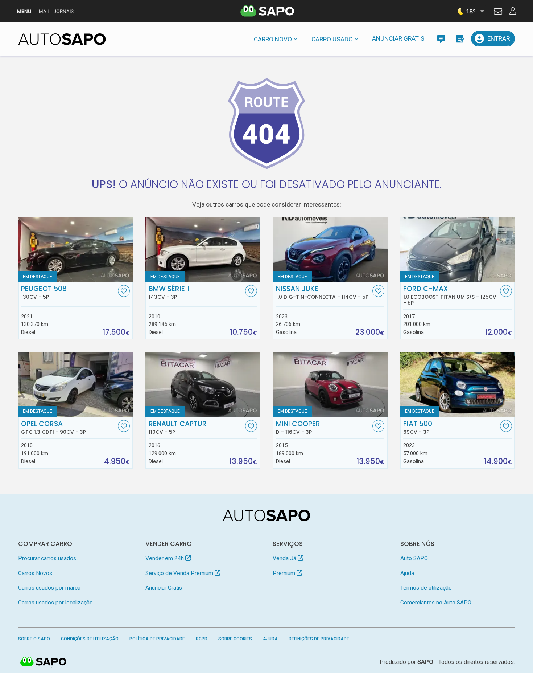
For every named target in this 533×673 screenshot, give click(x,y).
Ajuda (407, 573)
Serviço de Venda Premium (180, 573)
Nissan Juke (322, 292)
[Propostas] (460, 38)
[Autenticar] (498, 12)
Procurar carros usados (47, 558)
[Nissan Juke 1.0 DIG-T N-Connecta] (330, 249)
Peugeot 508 (44, 292)
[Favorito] (124, 291)
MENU (24, 11)
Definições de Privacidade (319, 638)
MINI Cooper (298, 427)
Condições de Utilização (90, 638)
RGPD (201, 638)
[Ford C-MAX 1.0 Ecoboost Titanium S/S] (457, 249)
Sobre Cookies (235, 638)
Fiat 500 (417, 427)
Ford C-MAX (449, 295)
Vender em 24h (165, 558)
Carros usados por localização (55, 602)
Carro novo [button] (273, 39)
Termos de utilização (426, 587)
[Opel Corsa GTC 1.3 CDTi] (75, 384)
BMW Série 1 (169, 292)
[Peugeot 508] (75, 249)
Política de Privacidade (157, 638)
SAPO (43, 662)
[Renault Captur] (202, 384)
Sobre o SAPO (34, 638)
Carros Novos (35, 573)
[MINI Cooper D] (330, 384)
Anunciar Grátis (398, 38)
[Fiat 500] (457, 384)
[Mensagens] (441, 38)
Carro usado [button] (332, 39)
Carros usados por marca (49, 587)
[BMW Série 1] (202, 249)
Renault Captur (178, 427)
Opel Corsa (53, 427)
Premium (285, 573)
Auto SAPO (414, 558)
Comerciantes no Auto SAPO (435, 602)
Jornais (64, 11)
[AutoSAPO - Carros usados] (62, 39)
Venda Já (285, 558)
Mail (44, 11)
